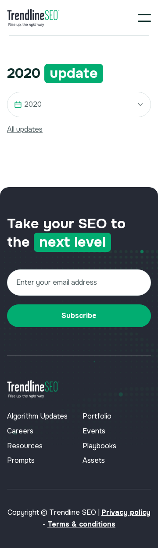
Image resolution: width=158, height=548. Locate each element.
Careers (20, 431)
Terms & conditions (81, 524)
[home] (33, 18)
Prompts (21, 460)
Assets (94, 460)
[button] (144, 18)
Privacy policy (126, 512)
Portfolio (97, 416)
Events (94, 431)
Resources (25, 445)
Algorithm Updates (37, 416)
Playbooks (99, 445)
